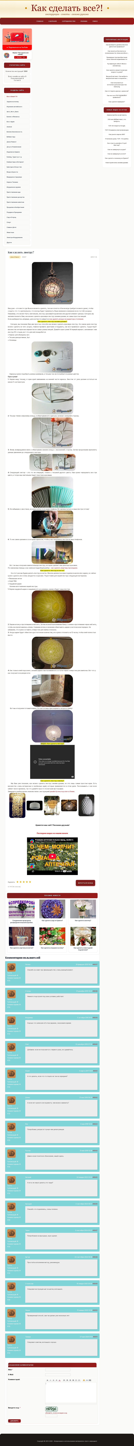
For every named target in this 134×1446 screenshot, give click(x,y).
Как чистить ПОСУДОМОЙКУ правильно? (117, 96)
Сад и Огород (11, 217)
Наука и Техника (12, 182)
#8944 (95, 1151)
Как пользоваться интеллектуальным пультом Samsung (117, 84)
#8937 (95, 964)
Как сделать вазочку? (83, 920)
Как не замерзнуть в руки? (117, 149)
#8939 (95, 1018)
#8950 (95, 1310)
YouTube (20, 57)
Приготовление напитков (15, 202)
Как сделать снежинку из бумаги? (117, 158)
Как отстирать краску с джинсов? (117, 91)
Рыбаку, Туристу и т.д (14, 157)
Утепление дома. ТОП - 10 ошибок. (117, 139)
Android (9, 127)
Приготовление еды (14, 192)
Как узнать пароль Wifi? (117, 134)
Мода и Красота (12, 172)
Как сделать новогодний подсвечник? (83, 949)
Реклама (84, 21)
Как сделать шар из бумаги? (52, 920)
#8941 (95, 1071)
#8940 (95, 1044)
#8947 (95, 1230)
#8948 (95, 1257)
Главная (39, 21)
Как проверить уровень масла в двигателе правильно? (117, 46)
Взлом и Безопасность (14, 132)
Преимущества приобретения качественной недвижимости (116, 58)
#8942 (95, 1097)
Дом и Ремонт (11, 142)
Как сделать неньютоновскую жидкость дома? (116, 71)
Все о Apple (10, 121)
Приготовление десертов (15, 197)
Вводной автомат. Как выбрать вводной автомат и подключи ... (117, 77)
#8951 (95, 1337)
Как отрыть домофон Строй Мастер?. (116, 144)
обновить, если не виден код (56, 1413)
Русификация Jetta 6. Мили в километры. (116, 65)
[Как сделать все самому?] (67, 9)
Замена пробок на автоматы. (117, 115)
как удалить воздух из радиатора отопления (66, 319)
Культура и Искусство (14, 167)
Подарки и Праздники (14, 212)
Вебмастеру (11, 137)
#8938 (95, 991)
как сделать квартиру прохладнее (64, 568)
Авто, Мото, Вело (13, 111)
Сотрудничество (68, 21)
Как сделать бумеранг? (117, 102)
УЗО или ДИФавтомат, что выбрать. (117, 120)
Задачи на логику (13, 101)
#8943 (95, 1124)
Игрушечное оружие (14, 187)
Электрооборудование (15, 237)
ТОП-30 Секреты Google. (116, 126)
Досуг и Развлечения (14, 147)
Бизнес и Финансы (13, 116)
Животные (10, 232)
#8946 (95, 1204)
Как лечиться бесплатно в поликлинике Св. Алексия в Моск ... (117, 52)
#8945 (95, 1177)
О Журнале (53, 21)
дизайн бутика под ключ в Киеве (62, 791)
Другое (9, 242)
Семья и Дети (11, 227)
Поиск (95, 21)
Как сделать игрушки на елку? (52, 948)
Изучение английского (14, 106)
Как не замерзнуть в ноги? (117, 154)
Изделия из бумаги (13, 152)
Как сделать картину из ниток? (21, 948)
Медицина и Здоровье (14, 177)
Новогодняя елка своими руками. (117, 162)
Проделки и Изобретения (15, 207)
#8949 (95, 1284)
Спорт (9, 222)
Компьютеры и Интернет (15, 162)
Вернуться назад (85, 883)
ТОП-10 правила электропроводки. (117, 130)
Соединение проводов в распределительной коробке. (21, 921)
